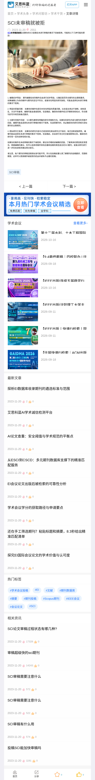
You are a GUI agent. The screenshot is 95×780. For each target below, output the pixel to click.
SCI (9, 33)
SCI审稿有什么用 (21, 724)
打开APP (72, 4)
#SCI (32, 606)
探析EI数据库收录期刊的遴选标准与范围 (39, 389)
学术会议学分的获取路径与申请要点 (35, 508)
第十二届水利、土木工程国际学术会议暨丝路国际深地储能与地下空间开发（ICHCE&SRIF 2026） (64, 232)
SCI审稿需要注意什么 (24, 676)
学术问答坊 (39, 13)
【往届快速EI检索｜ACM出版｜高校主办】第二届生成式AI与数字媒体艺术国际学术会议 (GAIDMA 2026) (64, 352)
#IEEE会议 (72, 598)
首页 (11, 13)
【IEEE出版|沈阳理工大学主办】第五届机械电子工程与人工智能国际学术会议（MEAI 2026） (64, 304)
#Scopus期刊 (51, 598)
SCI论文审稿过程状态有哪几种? (32, 629)
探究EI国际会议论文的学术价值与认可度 (39, 555)
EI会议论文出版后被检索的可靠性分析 (37, 484)
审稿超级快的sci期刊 (24, 653)
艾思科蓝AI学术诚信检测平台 (30, 412)
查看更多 (79, 223)
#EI (37, 589)
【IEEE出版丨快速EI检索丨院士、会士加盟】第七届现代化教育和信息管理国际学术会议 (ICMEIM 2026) (64, 328)
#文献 (49, 590)
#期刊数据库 (67, 590)
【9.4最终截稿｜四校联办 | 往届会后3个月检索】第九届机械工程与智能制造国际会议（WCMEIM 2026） (64, 256)
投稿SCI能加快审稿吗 (24, 748)
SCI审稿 (14, 172)
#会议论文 (16, 606)
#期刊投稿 (30, 598)
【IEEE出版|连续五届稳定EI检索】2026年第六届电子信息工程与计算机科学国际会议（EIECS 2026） (64, 280)
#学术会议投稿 (19, 590)
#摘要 (13, 598)
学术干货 (57, 13)
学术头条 (23, 13)
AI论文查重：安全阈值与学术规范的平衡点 (40, 436)
